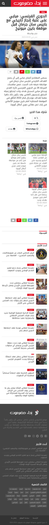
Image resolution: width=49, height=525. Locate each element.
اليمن (21, 489)
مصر (22, 492)
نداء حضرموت (37, 489)
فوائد (10, 499)
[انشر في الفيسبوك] (38, 71)
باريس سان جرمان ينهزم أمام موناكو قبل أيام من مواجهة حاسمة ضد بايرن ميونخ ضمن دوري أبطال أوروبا (17, 161)
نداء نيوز (27, 489)
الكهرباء (24, 495)
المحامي (14, 502)
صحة (18, 495)
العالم (38, 495)
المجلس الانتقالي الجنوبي (38, 492)
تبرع (21, 502)
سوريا (16, 492)
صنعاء (26, 499)
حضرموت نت (13, 489)
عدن (27, 492)
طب (32, 499)
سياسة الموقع (24, 518)
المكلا (44, 495)
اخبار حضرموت (10, 495)
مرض (20, 499)
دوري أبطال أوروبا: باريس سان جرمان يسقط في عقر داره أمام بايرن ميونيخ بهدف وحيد (39, 194)
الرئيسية (35, 518)
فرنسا (10, 492)
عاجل (44, 489)
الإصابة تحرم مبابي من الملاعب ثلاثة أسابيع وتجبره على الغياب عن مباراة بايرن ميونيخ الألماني (38, 160)
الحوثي (32, 495)
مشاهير (43, 499)
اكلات (44, 502)
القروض (33, 506)
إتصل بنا (13, 518)
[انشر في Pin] (21, 71)
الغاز (26, 502)
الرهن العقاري (42, 506)
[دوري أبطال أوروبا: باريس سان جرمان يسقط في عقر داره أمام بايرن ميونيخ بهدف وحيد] (38, 183)
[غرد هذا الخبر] (33, 71)
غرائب (37, 499)
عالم (15, 499)
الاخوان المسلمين (35, 502)
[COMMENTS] (10, 71)
